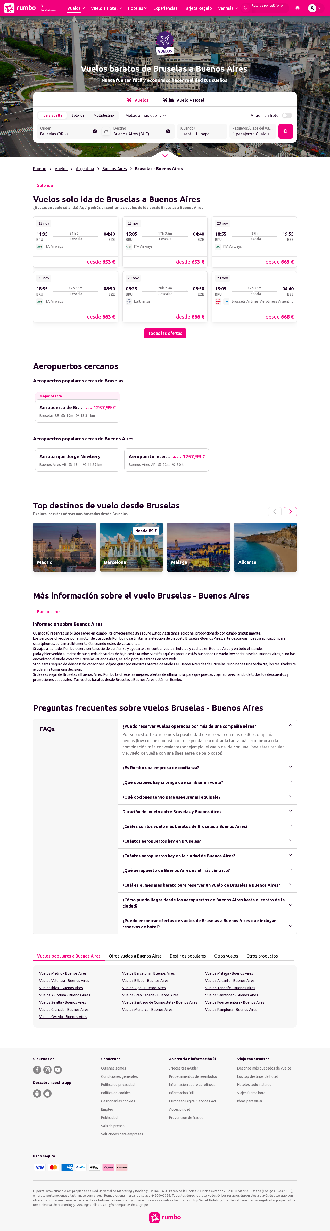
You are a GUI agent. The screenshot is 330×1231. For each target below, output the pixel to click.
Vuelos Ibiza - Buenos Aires (61, 988)
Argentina (85, 168)
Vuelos (61, 168)
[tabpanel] (165, 264)
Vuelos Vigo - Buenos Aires (144, 988)
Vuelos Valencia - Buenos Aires (64, 981)
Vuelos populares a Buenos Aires (69, 956)
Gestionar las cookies (118, 1101)
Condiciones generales (119, 1076)
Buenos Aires (114, 168)
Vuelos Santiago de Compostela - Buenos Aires (159, 1002)
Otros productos (262, 956)
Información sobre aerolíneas (192, 1085)
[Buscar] (285, 131)
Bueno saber (49, 611)
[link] (75, 241)
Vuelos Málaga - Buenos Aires (229, 973)
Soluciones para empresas (122, 1134)
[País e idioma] (297, 8)
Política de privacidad (118, 1085)
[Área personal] (316, 8)
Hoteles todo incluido (254, 1085)
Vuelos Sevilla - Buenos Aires (62, 1002)
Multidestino (104, 115)
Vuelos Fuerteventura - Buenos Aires (235, 1002)
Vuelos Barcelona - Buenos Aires (148, 973)
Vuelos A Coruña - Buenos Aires (64, 995)
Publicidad (109, 1118)
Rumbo (39, 168)
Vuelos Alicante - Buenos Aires (230, 981)
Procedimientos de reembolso (193, 1076)
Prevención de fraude (186, 1118)
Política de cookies (116, 1093)
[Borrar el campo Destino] (168, 131)
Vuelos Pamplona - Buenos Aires (231, 1009)
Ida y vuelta (52, 115)
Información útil (181, 1093)
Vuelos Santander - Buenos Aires (231, 995)
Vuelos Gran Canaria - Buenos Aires (150, 995)
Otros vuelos (226, 956)
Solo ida (78, 115)
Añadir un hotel (265, 115)
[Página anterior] (275, 511)
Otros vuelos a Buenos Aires (135, 956)
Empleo (107, 1109)
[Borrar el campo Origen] (95, 131)
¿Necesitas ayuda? (183, 1068)
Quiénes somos (113, 1068)
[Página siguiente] (290, 511)
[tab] (137, 100)
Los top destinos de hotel (257, 1076)
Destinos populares (188, 956)
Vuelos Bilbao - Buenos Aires (145, 981)
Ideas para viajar (249, 1101)
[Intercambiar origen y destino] (106, 131)
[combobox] (69, 132)
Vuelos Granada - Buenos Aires (64, 1009)
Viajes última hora (251, 1093)
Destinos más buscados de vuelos (264, 1068)
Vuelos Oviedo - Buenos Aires (63, 1017)
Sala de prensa (113, 1126)
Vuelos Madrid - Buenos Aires (63, 973)
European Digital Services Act (192, 1101)
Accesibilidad (179, 1109)
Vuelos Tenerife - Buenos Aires (230, 988)
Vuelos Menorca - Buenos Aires (147, 1009)
